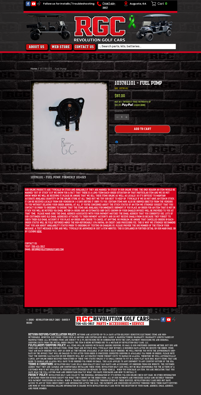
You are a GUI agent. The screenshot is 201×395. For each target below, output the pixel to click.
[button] (160, 3)
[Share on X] (123, 142)
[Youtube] (33, 3)
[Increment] (127, 117)
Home (34, 69)
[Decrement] (117, 117)
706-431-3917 (38, 246)
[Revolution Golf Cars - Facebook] (28, 3)
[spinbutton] (122, 117)
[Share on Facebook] (117, 142)
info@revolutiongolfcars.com (48, 249)
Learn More (139, 105)
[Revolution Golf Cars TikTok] (39, 3)
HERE (39, 231)
